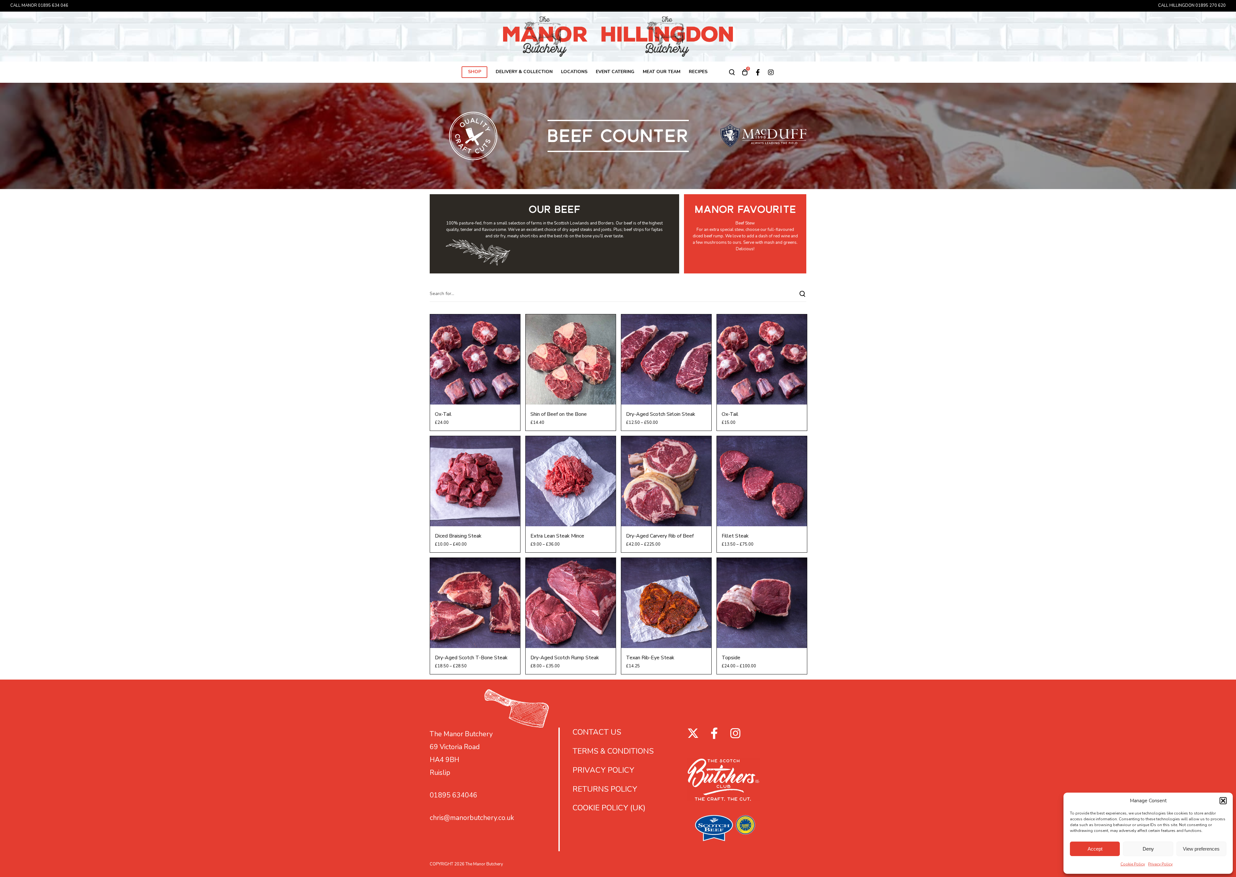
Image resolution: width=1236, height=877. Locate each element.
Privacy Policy (1160, 864)
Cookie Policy (1132, 864)
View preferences (1201, 849)
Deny (1148, 849)
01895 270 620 (1210, 5)
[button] (1223, 800)
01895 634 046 (53, 5)
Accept (1095, 849)
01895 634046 (453, 795)
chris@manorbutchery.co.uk (472, 817)
